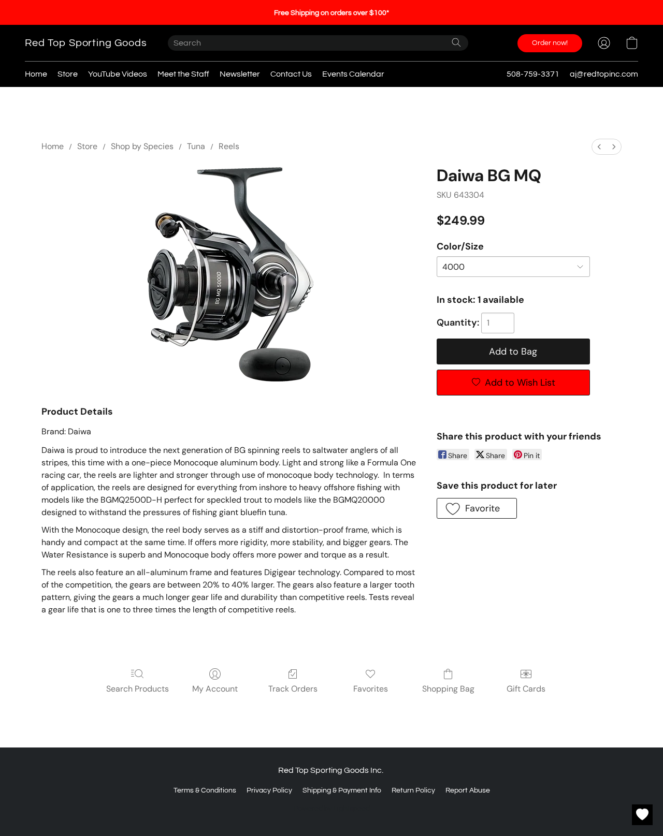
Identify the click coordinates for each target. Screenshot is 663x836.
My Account (215, 688)
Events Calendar (353, 74)
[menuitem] (599, 146)
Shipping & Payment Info (341, 790)
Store (67, 74)
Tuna (196, 146)
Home (36, 74)
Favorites (370, 688)
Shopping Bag (448, 688)
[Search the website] (456, 42)
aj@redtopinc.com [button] (604, 74)
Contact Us (291, 74)
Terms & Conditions (205, 790)
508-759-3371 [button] (533, 74)
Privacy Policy (269, 790)
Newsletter (240, 74)
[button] (86, 43)
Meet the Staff (183, 74)
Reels (229, 146)
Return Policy (413, 790)
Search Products (137, 688)
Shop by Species (142, 146)
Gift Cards (526, 688)
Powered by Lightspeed (332, 808)
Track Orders (293, 688)
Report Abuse (467, 790)
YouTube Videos (117, 74)
